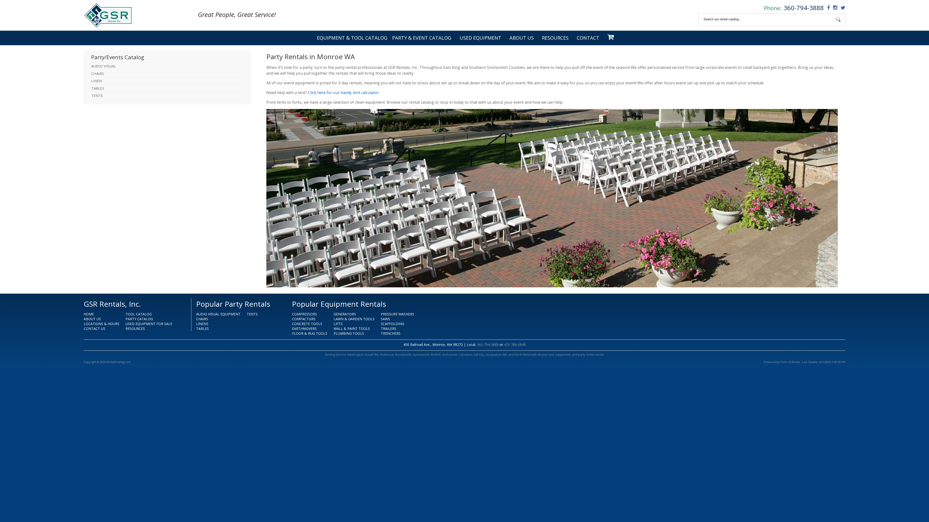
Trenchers (390, 333)
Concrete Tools (307, 323)
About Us (521, 38)
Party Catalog (139, 319)
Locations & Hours (101, 323)
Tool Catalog (139, 314)
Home (89, 314)
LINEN (96, 80)
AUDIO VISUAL (103, 66)
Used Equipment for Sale (149, 323)
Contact (588, 38)
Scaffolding (392, 323)
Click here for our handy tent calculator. (344, 92)
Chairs (202, 319)
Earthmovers (304, 328)
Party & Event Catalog (421, 38)
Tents (252, 314)
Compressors (304, 314)
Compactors (303, 319)
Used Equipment (480, 38)
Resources (555, 38)
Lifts (338, 323)
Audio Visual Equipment (218, 314)
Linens (202, 323)
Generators (345, 314)
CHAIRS (97, 73)
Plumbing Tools (349, 333)
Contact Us (94, 328)
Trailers (388, 328)
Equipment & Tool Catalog (352, 38)
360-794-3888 (804, 7)
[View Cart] (611, 38)
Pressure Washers (397, 314)
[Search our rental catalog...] (838, 19)
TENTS (97, 95)
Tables (202, 328)
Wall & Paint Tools (352, 328)
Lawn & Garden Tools (354, 319)
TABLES (97, 88)
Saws (385, 319)
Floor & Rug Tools (309, 333)
